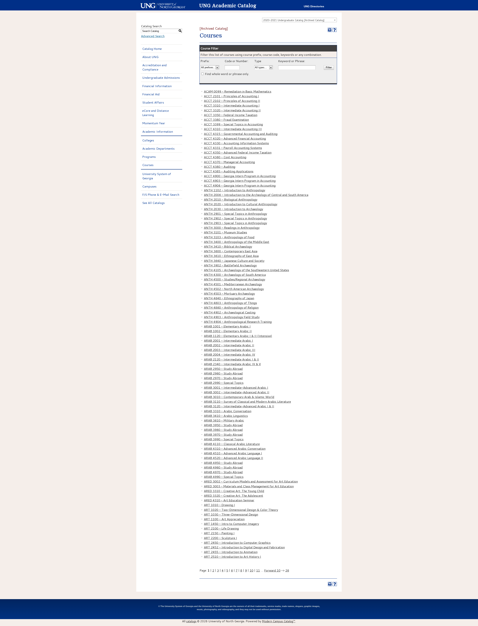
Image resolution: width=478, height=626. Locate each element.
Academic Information (157, 131)
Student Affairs (153, 102)
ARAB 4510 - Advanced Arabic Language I (233, 453)
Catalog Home (152, 48)
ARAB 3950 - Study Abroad (223, 425)
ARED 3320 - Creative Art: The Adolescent (233, 495)
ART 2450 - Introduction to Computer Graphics (237, 542)
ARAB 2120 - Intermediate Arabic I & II (231, 359)
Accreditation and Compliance (154, 67)
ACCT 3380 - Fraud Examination (226, 119)
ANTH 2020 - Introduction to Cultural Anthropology (240, 204)
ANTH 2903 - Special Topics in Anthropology (235, 223)
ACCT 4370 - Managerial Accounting (229, 162)
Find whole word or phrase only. (227, 74)
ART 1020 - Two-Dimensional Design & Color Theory (241, 510)
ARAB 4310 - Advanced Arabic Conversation (235, 448)
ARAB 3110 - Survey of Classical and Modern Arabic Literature (247, 401)
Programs (149, 156)
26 (287, 570)
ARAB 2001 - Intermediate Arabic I (228, 340)
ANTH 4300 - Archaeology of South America (235, 274)
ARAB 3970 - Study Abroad (223, 434)
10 (251, 570)
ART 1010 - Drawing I (219, 505)
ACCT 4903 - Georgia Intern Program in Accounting (240, 180)
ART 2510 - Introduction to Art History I (232, 556)
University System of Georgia (156, 176)
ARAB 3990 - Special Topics (223, 439)
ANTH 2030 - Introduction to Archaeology (233, 209)
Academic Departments (158, 148)
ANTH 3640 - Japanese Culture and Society (234, 260)
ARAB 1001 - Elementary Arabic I (227, 326)
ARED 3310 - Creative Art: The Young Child (234, 491)
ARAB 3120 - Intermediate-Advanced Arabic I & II (239, 406)
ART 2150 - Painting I (219, 533)
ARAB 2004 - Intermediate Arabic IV (229, 354)
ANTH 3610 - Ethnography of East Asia (231, 256)
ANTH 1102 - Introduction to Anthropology (234, 190)
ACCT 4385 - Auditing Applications (228, 171)
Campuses (149, 186)
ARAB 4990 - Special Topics (223, 476)
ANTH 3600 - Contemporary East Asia (230, 251)
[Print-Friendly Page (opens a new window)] (330, 30)
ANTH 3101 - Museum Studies (225, 232)
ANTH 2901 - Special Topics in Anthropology (235, 213)
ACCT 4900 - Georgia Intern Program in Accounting (240, 176)
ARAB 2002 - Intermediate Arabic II (229, 345)
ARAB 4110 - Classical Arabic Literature (232, 444)
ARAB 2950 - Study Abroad (223, 368)
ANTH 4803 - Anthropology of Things (230, 303)
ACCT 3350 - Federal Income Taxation (230, 115)
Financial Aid (151, 94)
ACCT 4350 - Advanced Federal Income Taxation (237, 152)
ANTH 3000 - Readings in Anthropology (232, 227)
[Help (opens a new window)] (335, 30)
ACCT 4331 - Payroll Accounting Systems (233, 148)
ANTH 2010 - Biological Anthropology (230, 199)
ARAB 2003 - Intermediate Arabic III (229, 350)
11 (258, 570)
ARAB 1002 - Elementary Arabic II (228, 331)
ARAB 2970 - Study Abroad (223, 378)
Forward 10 (272, 570)
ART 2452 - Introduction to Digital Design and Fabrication (244, 547)
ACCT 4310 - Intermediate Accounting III (233, 129)
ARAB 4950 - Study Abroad (223, 462)
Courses (147, 165)
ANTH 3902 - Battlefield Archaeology (230, 265)
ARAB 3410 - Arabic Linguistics (226, 415)
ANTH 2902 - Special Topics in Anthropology (235, 218)
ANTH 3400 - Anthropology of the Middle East (236, 242)
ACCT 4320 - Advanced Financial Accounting (235, 138)
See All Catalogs (153, 203)
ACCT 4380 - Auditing (219, 166)
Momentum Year (153, 123)
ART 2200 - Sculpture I (220, 538)
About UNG (150, 57)
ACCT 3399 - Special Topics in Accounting (233, 124)
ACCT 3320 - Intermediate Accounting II (232, 110)
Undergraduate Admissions (161, 77)
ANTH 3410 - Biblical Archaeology (228, 246)
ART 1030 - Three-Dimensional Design (231, 514)
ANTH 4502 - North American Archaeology (234, 289)
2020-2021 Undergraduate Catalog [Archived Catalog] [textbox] (294, 20)
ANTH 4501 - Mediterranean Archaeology (233, 284)
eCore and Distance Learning (155, 112)
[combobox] (299, 20)
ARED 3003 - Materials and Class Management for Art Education (249, 486)
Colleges (148, 140)
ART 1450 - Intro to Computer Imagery (231, 524)
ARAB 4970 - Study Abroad (223, 472)
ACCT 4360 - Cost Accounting (225, 157)
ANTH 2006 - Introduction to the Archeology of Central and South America (256, 195)
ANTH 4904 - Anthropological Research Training (238, 321)
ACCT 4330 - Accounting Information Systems (236, 143)
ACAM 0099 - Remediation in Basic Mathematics (237, 91)
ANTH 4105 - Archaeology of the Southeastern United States (246, 270)
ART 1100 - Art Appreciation (224, 519)
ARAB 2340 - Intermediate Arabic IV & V (232, 364)
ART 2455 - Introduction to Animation (230, 552)
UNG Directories (314, 6)
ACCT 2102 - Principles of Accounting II (232, 101)
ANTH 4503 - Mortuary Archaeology (229, 293)
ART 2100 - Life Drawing (221, 528)
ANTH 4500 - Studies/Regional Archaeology (234, 279)
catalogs (191, 621)
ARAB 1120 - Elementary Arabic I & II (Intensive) (238, 336)
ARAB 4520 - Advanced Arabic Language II (233, 458)
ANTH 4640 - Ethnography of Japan (229, 298)
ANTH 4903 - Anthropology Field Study (232, 317)
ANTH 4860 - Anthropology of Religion (231, 307)
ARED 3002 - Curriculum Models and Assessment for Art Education (251, 481)
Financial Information (157, 86)
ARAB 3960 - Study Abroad (223, 429)
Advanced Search (152, 36)
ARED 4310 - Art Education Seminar (229, 500)
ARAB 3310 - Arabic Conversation (227, 411)
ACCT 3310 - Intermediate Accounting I (232, 105)
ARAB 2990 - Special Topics (223, 382)
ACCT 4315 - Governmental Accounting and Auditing (240, 134)
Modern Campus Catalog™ (278, 621)
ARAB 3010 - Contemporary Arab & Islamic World (239, 397)
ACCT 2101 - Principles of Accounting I (231, 96)
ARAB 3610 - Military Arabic (224, 420)
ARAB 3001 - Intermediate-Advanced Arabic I (236, 387)
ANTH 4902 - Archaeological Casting (229, 312)
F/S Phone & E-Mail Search (160, 194)
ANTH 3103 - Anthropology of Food (229, 237)
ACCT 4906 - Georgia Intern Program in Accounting (240, 185)
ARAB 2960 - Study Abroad (223, 373)
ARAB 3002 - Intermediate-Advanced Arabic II (236, 392)
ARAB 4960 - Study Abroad (223, 467)
